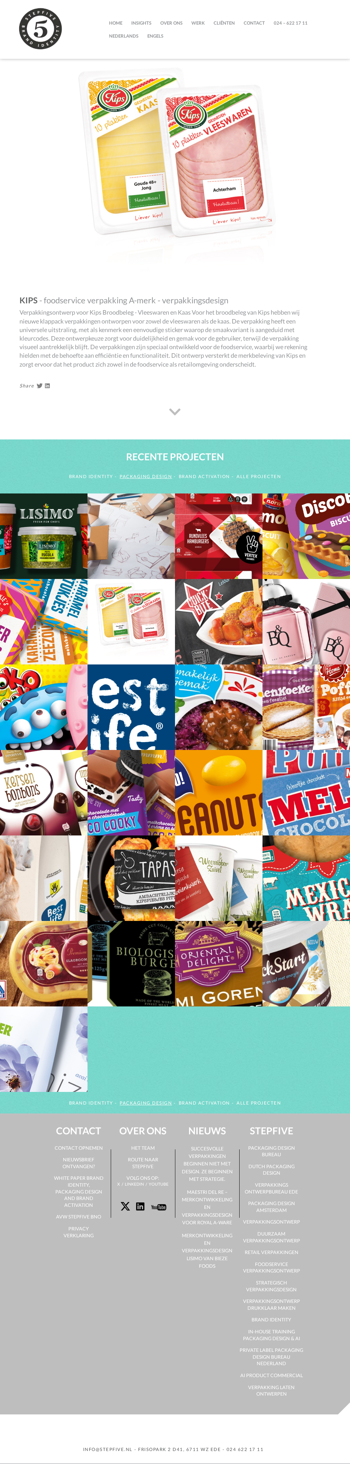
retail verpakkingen (271, 1252)
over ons (171, 23)
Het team (143, 1148)
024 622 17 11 (245, 1449)
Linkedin (134, 1184)
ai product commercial (271, 1375)
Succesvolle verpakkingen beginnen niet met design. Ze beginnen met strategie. (207, 1164)
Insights (141, 23)
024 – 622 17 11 (291, 23)
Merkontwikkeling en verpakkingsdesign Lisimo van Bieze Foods (207, 1250)
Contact (254, 23)
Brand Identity (271, 1319)
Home (115, 23)
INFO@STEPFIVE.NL (108, 1449)
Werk (198, 23)
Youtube (159, 1184)
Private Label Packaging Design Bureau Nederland (271, 1356)
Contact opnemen (79, 1148)
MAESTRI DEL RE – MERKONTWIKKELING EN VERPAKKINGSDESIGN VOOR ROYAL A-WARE (207, 1207)
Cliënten (224, 23)
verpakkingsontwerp (271, 1222)
